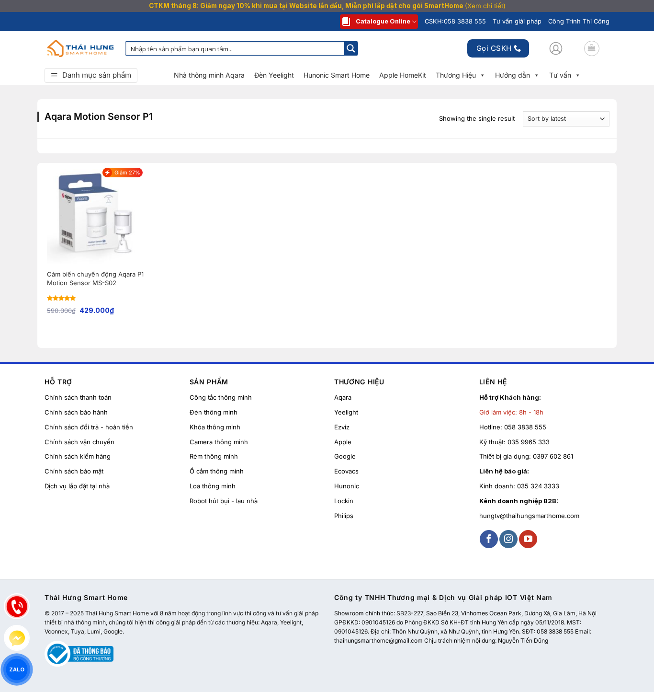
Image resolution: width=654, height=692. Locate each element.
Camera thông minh (219, 442)
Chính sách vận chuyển (79, 442)
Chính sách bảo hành (76, 412)
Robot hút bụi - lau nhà (224, 501)
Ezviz (342, 427)
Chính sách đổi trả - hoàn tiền (89, 427)
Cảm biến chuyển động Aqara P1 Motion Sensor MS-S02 (95, 278)
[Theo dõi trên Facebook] (489, 539)
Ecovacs (346, 471)
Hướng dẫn (512, 75)
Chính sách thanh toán (78, 397)
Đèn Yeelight (274, 75)
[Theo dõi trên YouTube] (528, 539)
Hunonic (346, 486)
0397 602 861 (553, 456)
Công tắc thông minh (221, 397)
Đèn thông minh (213, 412)
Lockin (343, 501)
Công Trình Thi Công (578, 21)
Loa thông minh (213, 486)
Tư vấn (560, 75)
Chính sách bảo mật (74, 471)
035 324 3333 (538, 486)
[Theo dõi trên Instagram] (508, 539)
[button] (556, 48)
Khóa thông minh (215, 427)
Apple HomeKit (402, 75)
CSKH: (455, 21)
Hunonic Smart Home (337, 75)
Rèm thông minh (214, 456)
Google (345, 456)
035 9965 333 (528, 442)
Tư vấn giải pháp (517, 21)
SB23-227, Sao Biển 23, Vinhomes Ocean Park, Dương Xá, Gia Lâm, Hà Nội (496, 613)
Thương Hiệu (456, 75)
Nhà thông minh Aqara (209, 75)
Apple (342, 442)
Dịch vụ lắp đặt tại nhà (77, 486)
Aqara (342, 397)
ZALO (16, 669)
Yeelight (346, 412)
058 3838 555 (525, 427)
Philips (343, 515)
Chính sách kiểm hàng (78, 456)
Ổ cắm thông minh (217, 471)
